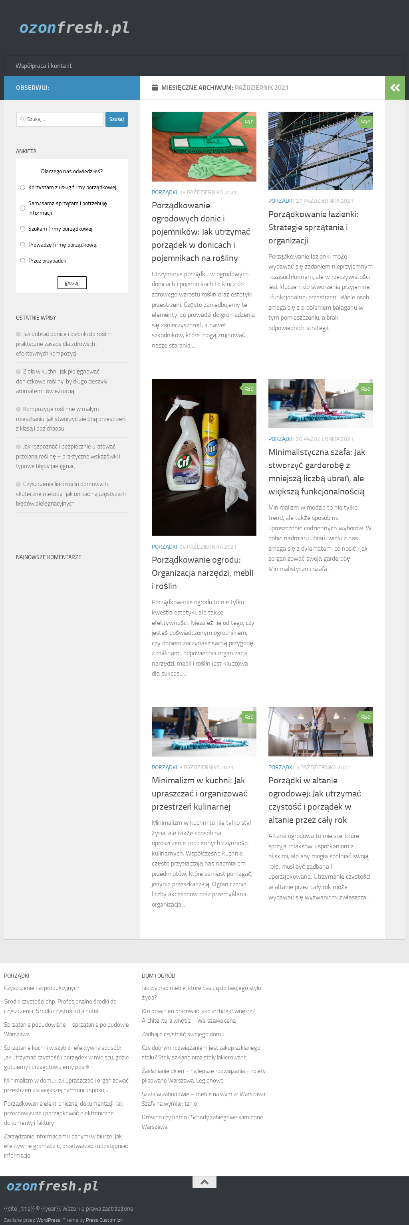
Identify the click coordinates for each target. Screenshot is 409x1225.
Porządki (164, 192)
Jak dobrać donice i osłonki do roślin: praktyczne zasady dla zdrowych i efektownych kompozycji (64, 343)
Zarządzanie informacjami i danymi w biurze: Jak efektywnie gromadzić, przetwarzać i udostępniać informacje (66, 1146)
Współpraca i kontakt (44, 65)
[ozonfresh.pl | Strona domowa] (77, 28)
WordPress (48, 1220)
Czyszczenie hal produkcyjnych (41, 988)
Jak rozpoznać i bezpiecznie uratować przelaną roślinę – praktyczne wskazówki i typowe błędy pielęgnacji (68, 456)
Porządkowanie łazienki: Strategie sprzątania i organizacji (313, 227)
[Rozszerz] (395, 88)
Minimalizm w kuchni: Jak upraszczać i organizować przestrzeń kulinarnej (200, 793)
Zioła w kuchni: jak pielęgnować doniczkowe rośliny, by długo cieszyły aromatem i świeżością (61, 381)
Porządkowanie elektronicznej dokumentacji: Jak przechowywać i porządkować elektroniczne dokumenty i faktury (63, 1113)
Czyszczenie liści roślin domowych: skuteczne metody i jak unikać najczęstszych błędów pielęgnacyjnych (71, 493)
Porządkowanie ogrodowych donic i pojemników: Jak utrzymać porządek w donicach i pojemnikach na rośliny (201, 231)
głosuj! (72, 282)
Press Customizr (104, 1220)
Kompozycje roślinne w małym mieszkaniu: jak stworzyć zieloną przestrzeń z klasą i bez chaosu (70, 418)
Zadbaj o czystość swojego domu (183, 1034)
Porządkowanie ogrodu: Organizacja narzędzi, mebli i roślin (203, 573)
